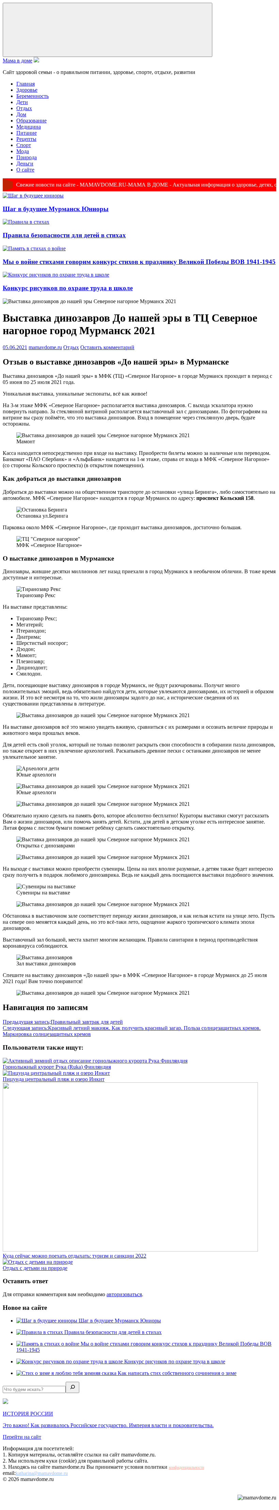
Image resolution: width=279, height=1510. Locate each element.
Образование (31, 120)
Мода (22, 151)
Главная (25, 84)
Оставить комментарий (107, 347)
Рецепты (26, 139)
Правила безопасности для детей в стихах (64, 235)
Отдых (24, 108)
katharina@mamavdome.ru (42, 1473)
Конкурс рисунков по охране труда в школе (68, 288)
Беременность (32, 96)
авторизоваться (124, 1294)
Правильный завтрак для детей (63, 1022)
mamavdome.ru (45, 347)
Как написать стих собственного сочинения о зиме (177, 1373)
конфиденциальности (186, 1467)
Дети (22, 102)
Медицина (28, 127)
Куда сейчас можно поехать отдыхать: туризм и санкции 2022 (74, 1256)
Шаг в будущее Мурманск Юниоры (56, 208)
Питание (26, 133)
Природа (26, 157)
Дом (21, 114)
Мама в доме (17, 60)
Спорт (23, 145)
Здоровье (26, 90)
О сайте (25, 170)
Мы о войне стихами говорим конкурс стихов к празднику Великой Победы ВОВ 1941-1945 (139, 261)
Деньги (24, 163)
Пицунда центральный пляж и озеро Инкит (53, 1079)
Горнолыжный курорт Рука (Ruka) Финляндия (57, 1067)
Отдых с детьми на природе (35, 1268)
